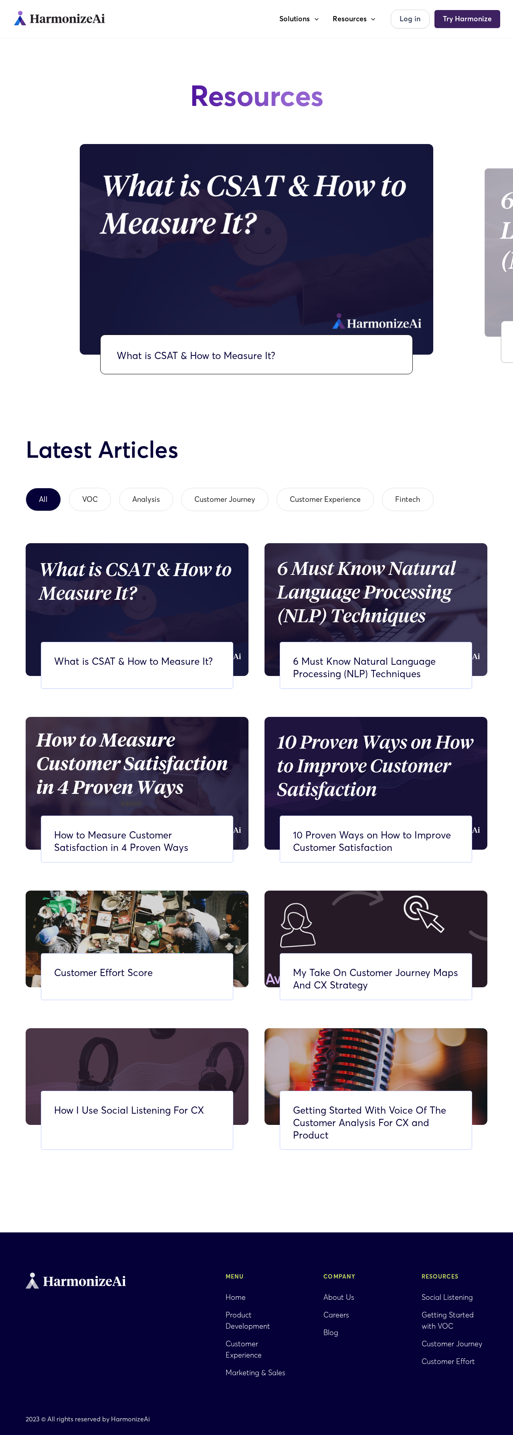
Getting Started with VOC (448, 1320)
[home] (59, 19)
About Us (338, 1297)
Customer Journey (452, 1343)
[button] (299, 19)
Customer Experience (244, 1349)
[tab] (43, 499)
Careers (336, 1314)
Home (236, 1297)
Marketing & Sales (255, 1372)
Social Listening (447, 1297)
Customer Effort (448, 1361)
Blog (330, 1332)
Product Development (248, 1320)
